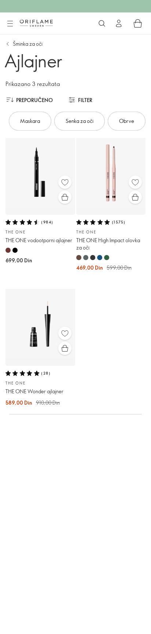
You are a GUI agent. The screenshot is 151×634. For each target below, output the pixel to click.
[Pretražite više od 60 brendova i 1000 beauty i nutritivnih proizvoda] (101, 23)
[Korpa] (138, 23)
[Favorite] (64, 182)
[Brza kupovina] (64, 197)
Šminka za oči (28, 43)
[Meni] (9, 23)
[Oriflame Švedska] (36, 23)
